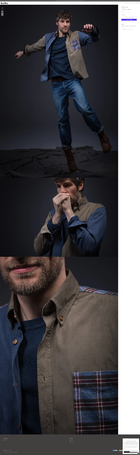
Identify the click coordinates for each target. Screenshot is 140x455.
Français (10, 450)
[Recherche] (136, 3)
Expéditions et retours (72, 442)
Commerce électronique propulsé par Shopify (13, 452)
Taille (122, 11)
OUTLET (73, 3)
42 (125, 12)
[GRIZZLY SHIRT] (2, 8)
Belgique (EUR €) (5, 450)
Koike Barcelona (6, 452)
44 (127, 12)
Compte (134, 3)
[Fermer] (138, 439)
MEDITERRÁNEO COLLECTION (66, 3)
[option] (2, 9)
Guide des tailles (123, 14)
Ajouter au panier (131, 17)
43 (126, 12)
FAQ (70, 441)
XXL (130, 12)
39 (121, 12)
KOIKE (75, 3)
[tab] (123, 24)
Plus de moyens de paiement (129, 21)
